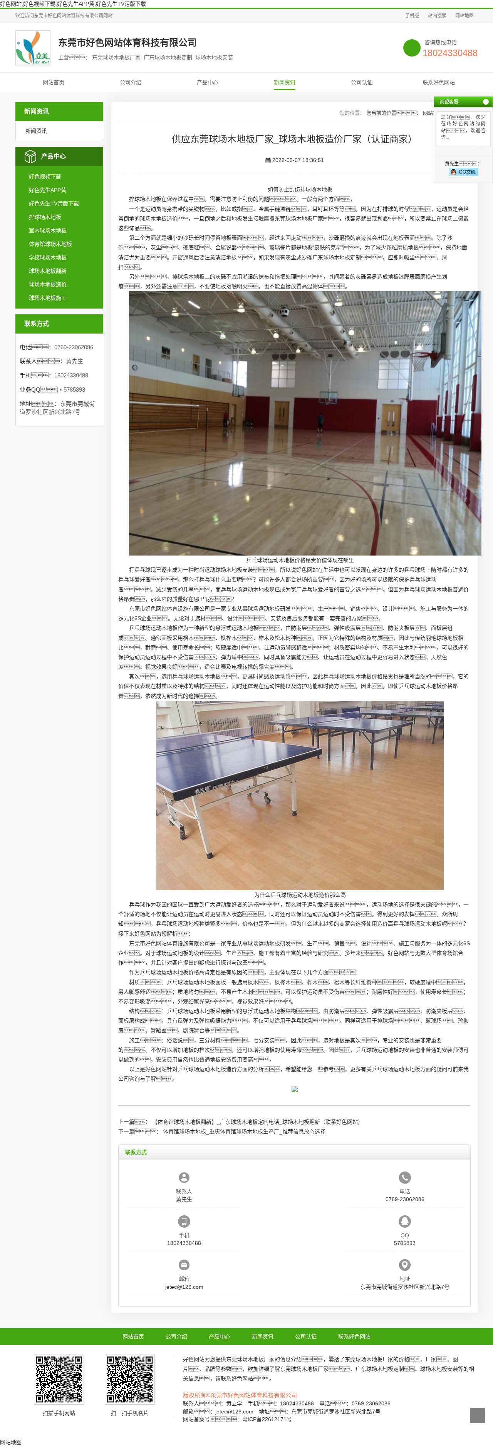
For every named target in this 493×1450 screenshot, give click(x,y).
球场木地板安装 (234, 570)
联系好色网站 (439, 82)
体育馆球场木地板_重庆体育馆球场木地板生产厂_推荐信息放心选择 (244, 1131)
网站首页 (53, 82)
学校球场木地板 (48, 257)
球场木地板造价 (48, 284)
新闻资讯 (284, 82)
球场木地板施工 (48, 298)
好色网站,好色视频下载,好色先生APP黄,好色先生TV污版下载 (73, 4)
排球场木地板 (45, 217)
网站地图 (464, 15)
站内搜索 (437, 15)
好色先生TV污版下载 (54, 203)
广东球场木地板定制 (336, 257)
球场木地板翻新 (48, 271)
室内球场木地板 (48, 230)
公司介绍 (130, 82)
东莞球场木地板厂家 (299, 218)
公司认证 (361, 82)
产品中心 (207, 82)
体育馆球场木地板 (50, 244)
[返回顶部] (477, 1415)
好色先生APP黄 (47, 190)
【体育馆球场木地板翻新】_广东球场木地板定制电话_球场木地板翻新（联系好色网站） (257, 1122)
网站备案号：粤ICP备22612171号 (237, 1419)
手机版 (412, 15)
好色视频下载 (45, 177)
